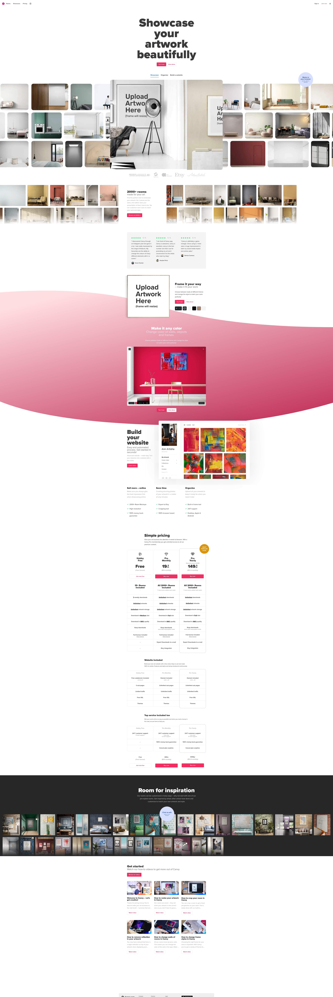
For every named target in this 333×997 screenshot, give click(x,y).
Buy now (166, 576)
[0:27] (139, 933)
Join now (324, 4)
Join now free (140, 576)
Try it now (161, 64)
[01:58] (193, 933)
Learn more (132, 465)
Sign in (317, 4)
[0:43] (139, 894)
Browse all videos (134, 875)
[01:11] (166, 933)
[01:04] (166, 894)
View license (140, 636)
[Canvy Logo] (3, 4)
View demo (171, 64)
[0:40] (193, 894)
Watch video (132, 913)
